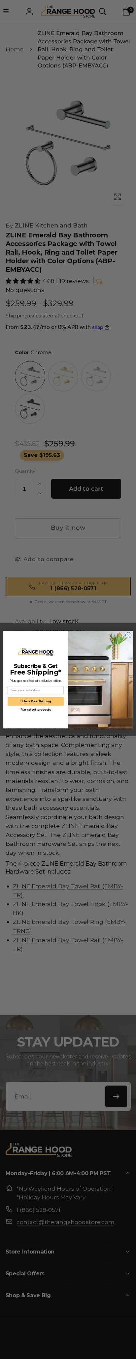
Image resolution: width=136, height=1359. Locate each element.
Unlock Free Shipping (35, 701)
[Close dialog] (128, 635)
